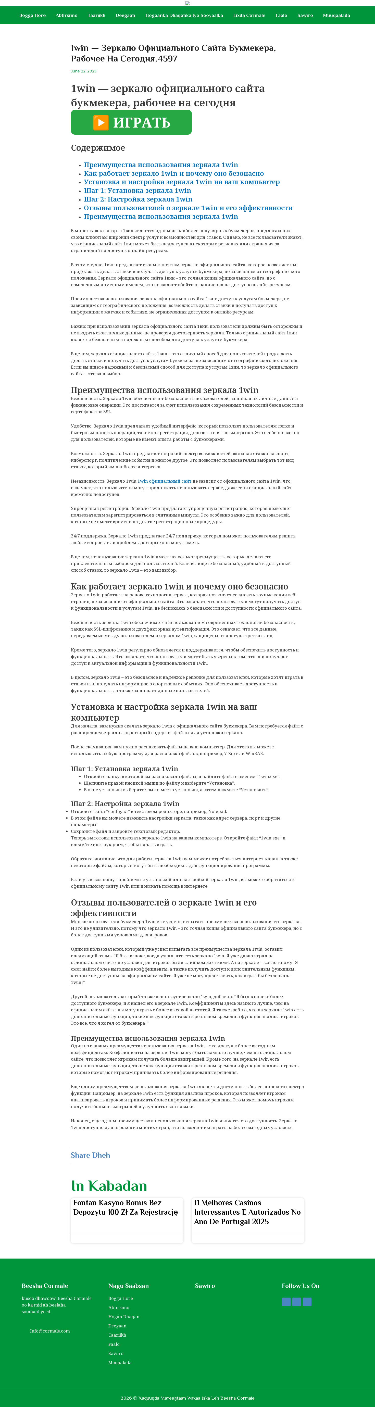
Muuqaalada (336, 15)
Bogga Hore (32, 15)
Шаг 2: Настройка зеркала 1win (138, 199)
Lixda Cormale (249, 15)
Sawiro (305, 15)
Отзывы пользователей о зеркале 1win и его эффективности (188, 207)
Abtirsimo (67, 15)
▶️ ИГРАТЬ (131, 122)
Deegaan (125, 15)
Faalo (281, 15)
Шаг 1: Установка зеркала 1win (137, 190)
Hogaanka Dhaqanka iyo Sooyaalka (184, 15)
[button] (122, 1155)
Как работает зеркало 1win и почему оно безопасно (174, 173)
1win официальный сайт (165, 481)
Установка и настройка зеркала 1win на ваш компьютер (182, 181)
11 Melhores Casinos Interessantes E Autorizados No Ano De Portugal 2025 (247, 1212)
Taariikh (96, 15)
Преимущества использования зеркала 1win (161, 164)
